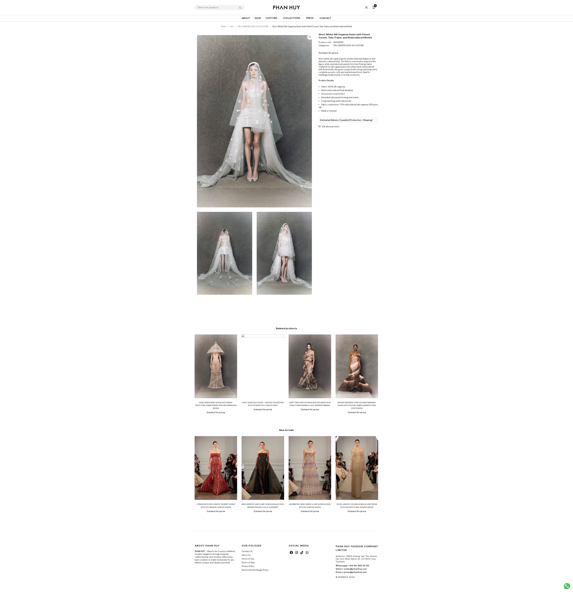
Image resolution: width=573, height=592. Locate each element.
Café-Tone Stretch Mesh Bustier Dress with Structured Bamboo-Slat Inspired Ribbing (310, 404)
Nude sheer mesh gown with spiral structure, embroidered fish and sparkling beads (216, 405)
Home (223, 26)
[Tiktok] (301, 552)
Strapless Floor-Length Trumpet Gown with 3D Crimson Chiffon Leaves (216, 505)
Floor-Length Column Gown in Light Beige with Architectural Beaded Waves (356, 505)
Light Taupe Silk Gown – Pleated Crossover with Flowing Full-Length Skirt (263, 404)
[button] (310, 37)
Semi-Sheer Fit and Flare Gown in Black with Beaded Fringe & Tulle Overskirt (263, 505)
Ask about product (330, 126)
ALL (232, 26)
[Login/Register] (366, 7)
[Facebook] (291, 552)
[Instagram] (296, 552)
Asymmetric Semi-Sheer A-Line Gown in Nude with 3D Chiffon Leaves (310, 505)
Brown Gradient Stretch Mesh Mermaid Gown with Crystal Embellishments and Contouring (357, 405)
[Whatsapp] (307, 552)
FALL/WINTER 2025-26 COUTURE (253, 26)
